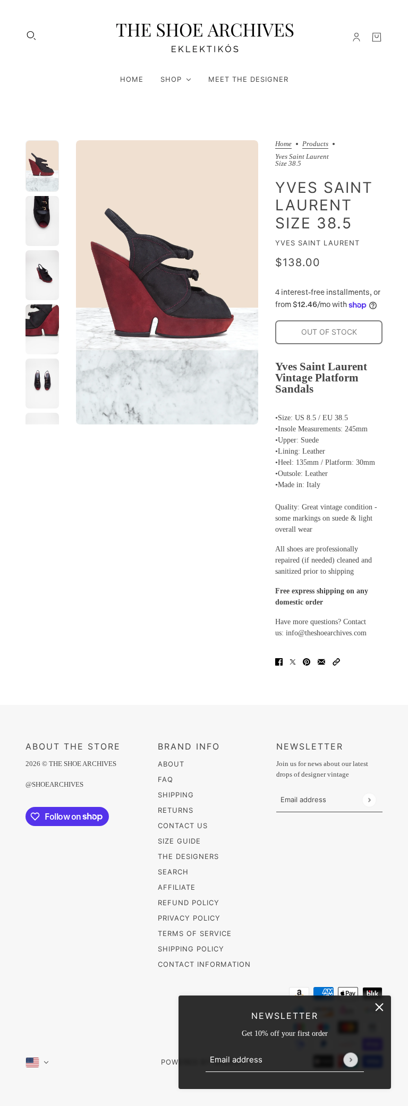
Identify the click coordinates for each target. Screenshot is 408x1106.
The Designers (188, 856)
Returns (175, 810)
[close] (379, 1007)
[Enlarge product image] (167, 282)
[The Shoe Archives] (204, 37)
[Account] (356, 37)
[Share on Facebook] (279, 661)
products (315, 144)
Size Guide (179, 841)
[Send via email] (321, 661)
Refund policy (188, 902)
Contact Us (183, 825)
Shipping (176, 794)
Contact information (204, 964)
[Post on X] (293, 661)
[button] (336, 661)
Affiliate (177, 887)
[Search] (31, 35)
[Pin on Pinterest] (306, 661)
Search (173, 871)
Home (283, 144)
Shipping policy (191, 949)
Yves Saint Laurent (317, 243)
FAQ (165, 779)
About (171, 764)
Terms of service (195, 933)
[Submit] (350, 1059)
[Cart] (376, 37)
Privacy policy (189, 918)
